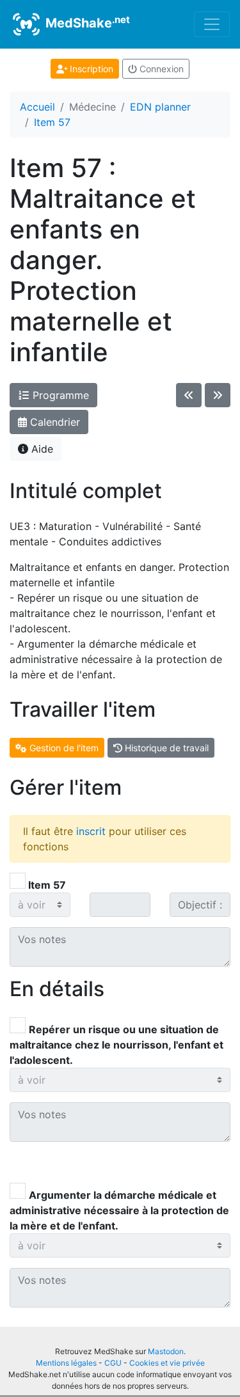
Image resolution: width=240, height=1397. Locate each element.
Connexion (160, 68)
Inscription (90, 68)
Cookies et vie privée (167, 1363)
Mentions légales (66, 1363)
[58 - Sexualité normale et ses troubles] (217, 395)
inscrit (91, 831)
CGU (113, 1363)
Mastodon (166, 1351)
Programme (59, 395)
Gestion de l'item (63, 747)
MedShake (86, 22)
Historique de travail (165, 747)
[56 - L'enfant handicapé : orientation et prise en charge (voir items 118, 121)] (189, 395)
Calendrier (53, 422)
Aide (40, 448)
